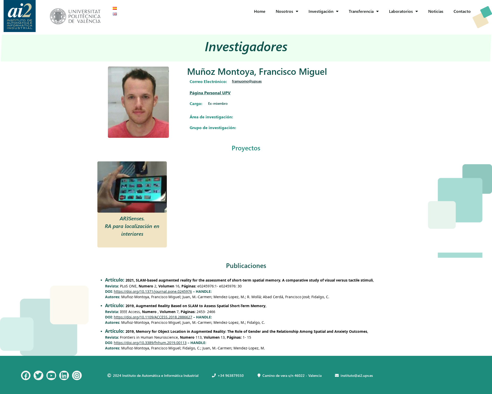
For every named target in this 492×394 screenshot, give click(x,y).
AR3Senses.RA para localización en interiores (132, 225)
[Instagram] (77, 375)
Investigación (321, 11)
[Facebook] (26, 375)
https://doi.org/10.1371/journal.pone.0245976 (153, 291)
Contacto (462, 11)
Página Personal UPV (210, 92)
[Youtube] (51, 375)
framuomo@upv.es (247, 81)
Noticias (435, 11)
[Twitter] (38, 375)
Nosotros (284, 11)
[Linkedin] (64, 375)
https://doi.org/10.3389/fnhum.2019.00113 (150, 342)
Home (259, 11)
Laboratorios (401, 11)
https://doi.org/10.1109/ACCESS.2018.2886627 (153, 317)
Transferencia (361, 11)
